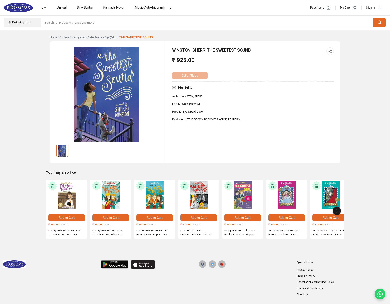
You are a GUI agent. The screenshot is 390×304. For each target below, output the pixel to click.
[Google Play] (114, 264)
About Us (302, 294)
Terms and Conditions (310, 288)
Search (379, 22)
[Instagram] (222, 264)
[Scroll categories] (171, 8)
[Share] (330, 51)
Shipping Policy (306, 275)
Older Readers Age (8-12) (102, 37)
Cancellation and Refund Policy (315, 282)
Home (53, 37)
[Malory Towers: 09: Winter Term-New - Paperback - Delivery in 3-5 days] (110, 195)
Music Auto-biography (150, 7)
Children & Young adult (72, 37)
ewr (44, 7)
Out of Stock (190, 75)
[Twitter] (212, 264)
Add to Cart (67, 218)
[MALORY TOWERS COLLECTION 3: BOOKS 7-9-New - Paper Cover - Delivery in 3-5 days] (198, 195)
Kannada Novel (113, 7)
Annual (62, 7)
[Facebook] (202, 264)
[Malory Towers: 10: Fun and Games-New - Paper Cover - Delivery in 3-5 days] (154, 195)
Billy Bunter (85, 7)
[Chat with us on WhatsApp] (380, 294)
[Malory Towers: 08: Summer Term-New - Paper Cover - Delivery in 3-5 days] (66, 195)
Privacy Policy (305, 269)
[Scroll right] (337, 211)
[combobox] (207, 22)
